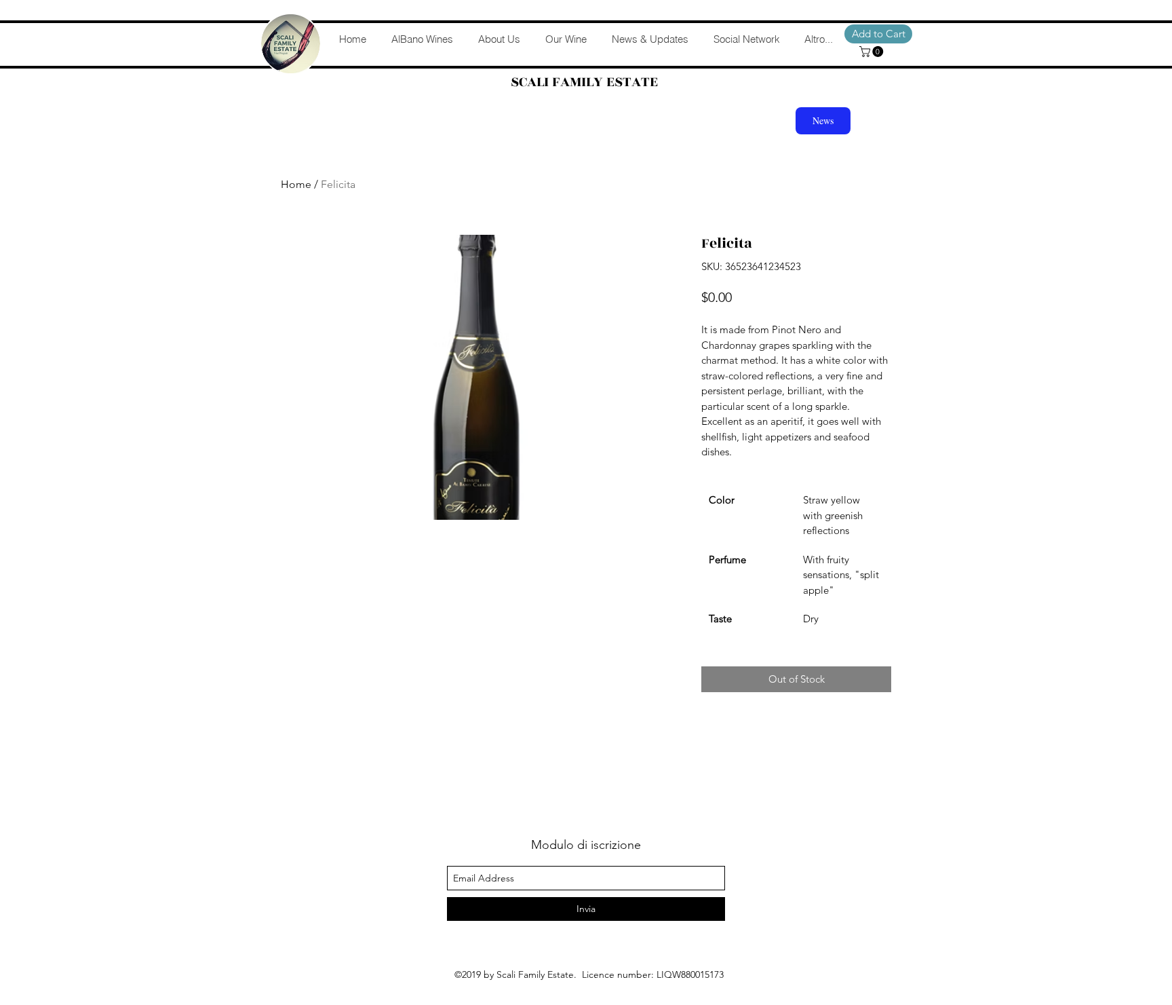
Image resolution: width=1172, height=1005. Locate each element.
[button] (872, 51)
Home (296, 184)
